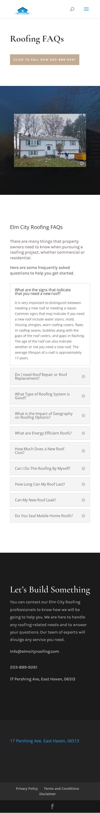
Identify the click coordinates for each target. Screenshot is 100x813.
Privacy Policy (27, 788)
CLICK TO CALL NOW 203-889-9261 (44, 59)
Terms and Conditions (61, 788)
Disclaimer (47, 794)
